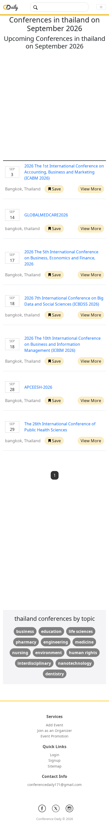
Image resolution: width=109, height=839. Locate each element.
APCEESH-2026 (38, 387)
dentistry (54, 674)
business (25, 631)
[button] (54, 189)
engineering (55, 642)
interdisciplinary (34, 663)
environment (48, 652)
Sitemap (55, 766)
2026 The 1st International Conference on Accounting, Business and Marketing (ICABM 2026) (64, 172)
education (51, 631)
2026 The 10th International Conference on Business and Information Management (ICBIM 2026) (62, 344)
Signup (54, 760)
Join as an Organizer (54, 730)
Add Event (54, 725)
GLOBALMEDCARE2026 (46, 215)
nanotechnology (75, 663)
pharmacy (26, 642)
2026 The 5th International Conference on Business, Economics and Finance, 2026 (61, 258)
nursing (20, 652)
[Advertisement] (54, 106)
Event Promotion (54, 736)
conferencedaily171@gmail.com (54, 784)
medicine (84, 642)
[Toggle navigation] (101, 7)
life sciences (81, 631)
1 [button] (54, 475)
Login (54, 754)
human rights (83, 652)
